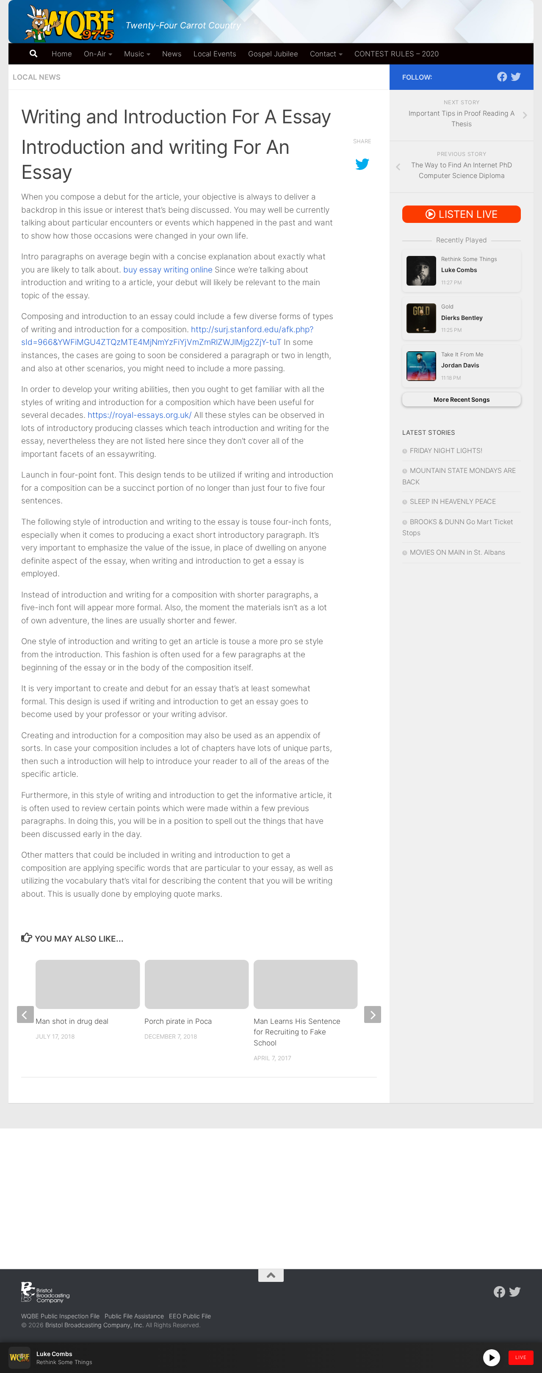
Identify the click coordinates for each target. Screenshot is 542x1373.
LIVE (521, 1357)
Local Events (215, 54)
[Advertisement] (271, 1192)
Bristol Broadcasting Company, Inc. (94, 1325)
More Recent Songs (462, 399)
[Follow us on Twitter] (516, 77)
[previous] (25, 1014)
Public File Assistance (134, 1316)
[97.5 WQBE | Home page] (69, 23)
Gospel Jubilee (273, 54)
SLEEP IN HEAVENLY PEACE (453, 502)
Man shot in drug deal (72, 1021)
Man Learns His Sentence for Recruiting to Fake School (297, 1032)
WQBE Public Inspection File (60, 1316)
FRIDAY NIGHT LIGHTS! (446, 451)
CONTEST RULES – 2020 (396, 54)
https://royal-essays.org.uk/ (140, 415)
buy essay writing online (168, 270)
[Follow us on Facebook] (502, 77)
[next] (372, 1014)
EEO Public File (190, 1316)
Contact (323, 54)
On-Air (95, 54)
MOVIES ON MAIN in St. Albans (457, 552)
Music (134, 54)
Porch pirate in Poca (178, 1021)
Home (62, 54)
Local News (37, 77)
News (172, 54)
